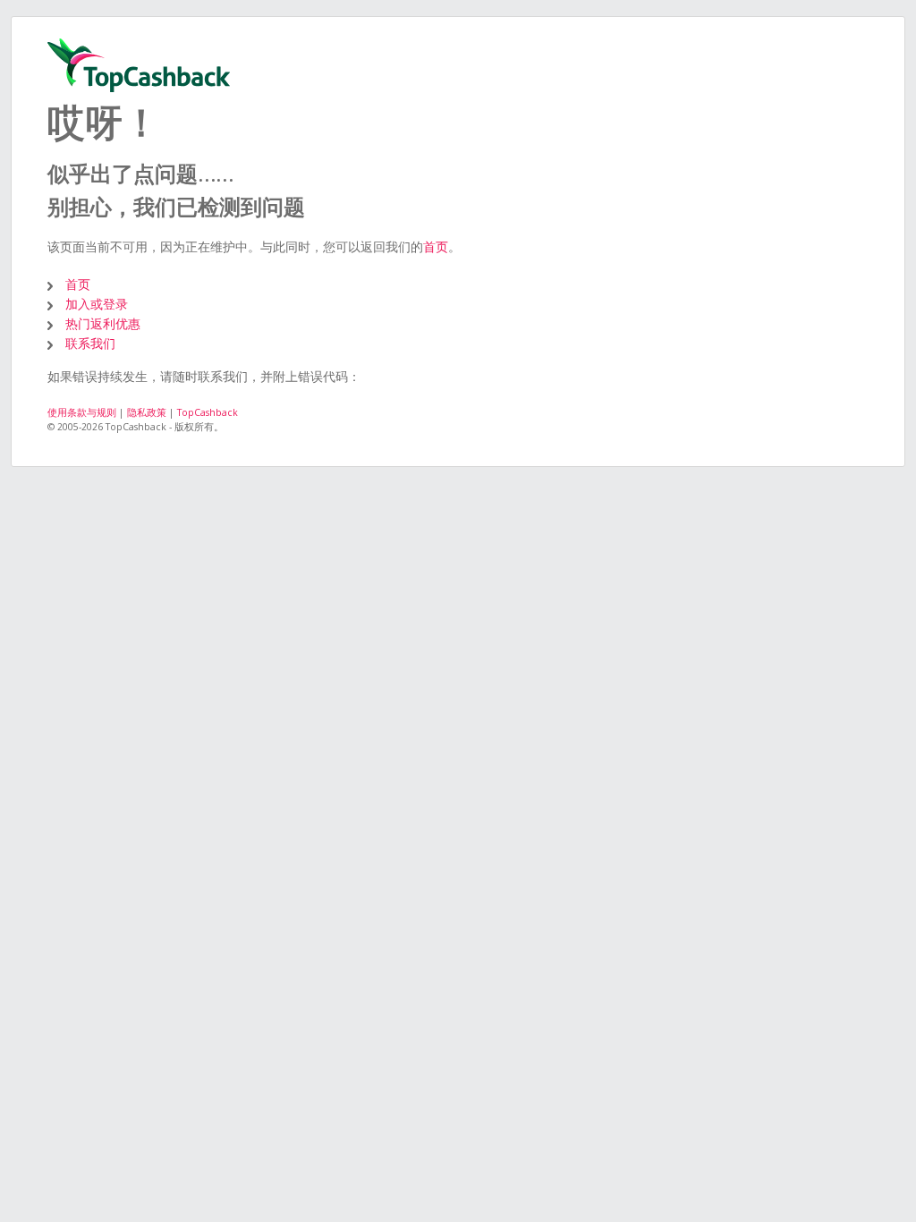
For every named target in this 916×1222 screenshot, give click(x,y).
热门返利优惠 (102, 323)
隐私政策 (146, 412)
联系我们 (90, 343)
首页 (435, 246)
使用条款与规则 (81, 412)
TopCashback (207, 412)
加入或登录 (96, 303)
